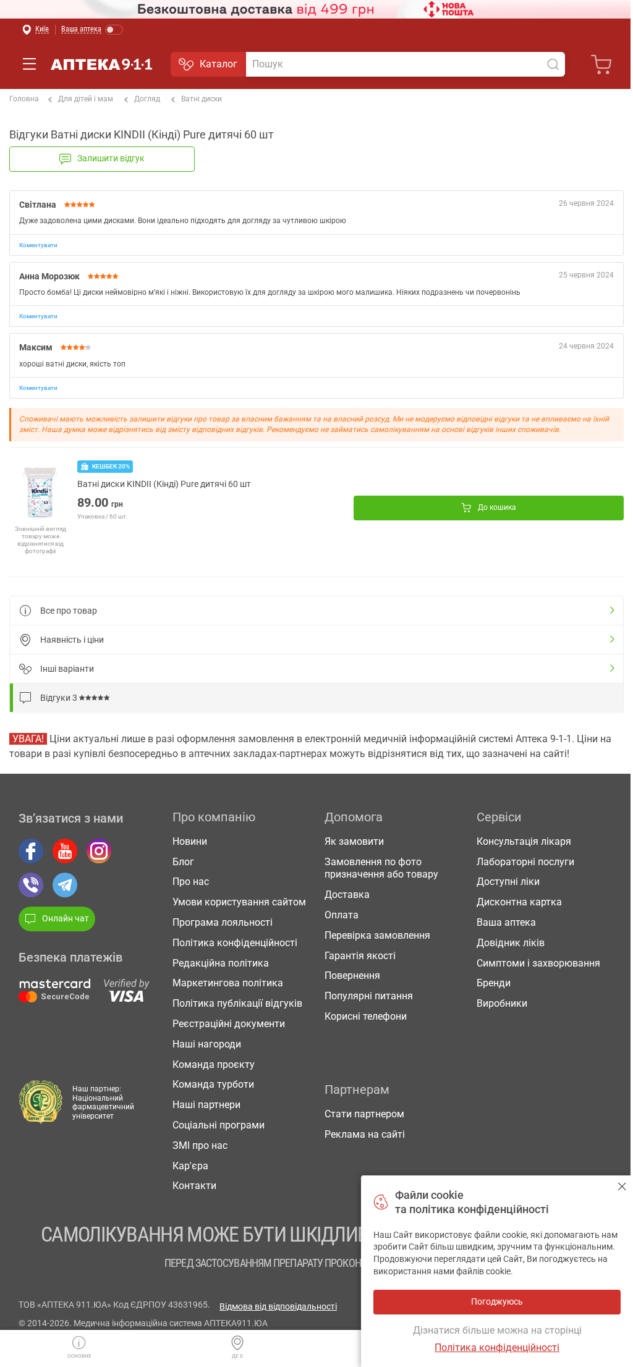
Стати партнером (364, 1114)
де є (237, 1356)
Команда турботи (213, 1084)
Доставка (347, 894)
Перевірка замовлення (377, 935)
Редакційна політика (220, 963)
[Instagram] (99, 851)
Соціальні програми (218, 1125)
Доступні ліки (508, 881)
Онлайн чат (65, 918)
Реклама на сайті (365, 1134)
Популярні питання (369, 996)
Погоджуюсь (622, 1186)
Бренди (494, 983)
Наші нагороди (206, 1044)
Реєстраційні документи (228, 1024)
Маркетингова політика (227, 983)
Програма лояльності (222, 922)
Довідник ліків (511, 943)
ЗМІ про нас (199, 1145)
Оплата (342, 915)
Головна (24, 99)
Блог (183, 862)
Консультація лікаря (524, 841)
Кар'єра (190, 1166)
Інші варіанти (67, 669)
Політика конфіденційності (234, 943)
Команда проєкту (213, 1064)
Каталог (218, 64)
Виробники (502, 1003)
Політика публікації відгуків (237, 1003)
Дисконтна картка (519, 902)
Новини (189, 841)
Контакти (194, 1185)
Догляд (147, 99)
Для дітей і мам (85, 99)
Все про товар (68, 611)
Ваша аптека (506, 922)
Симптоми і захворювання (538, 963)
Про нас (190, 881)
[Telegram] (65, 885)
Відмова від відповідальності (278, 1306)
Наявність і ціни (72, 640)
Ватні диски (201, 99)
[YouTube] (65, 851)
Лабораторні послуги (525, 862)
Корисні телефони (366, 1016)
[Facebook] (31, 851)
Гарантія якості (360, 956)
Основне (79, 1356)
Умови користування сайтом (239, 902)
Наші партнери (206, 1105)
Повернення (352, 975)
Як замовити (354, 841)
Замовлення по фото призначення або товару (381, 868)
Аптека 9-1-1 (101, 64)
